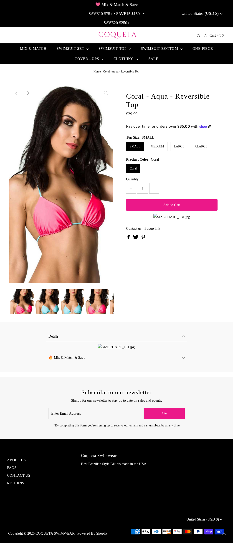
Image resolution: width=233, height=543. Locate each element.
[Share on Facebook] (129, 238)
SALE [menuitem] (153, 59)
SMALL (135, 146)
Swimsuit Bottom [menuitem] (160, 48)
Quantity (132, 179)
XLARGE (201, 146)
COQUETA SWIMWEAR (55, 533)
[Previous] (17, 93)
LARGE (179, 146)
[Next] (28, 93)
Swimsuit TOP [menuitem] (113, 48)
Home (97, 71)
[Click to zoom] (106, 93)
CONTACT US (18, 475)
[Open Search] (199, 35)
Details (53, 336)
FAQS (11, 468)
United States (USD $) (200, 13)
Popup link (152, 228)
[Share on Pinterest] (143, 238)
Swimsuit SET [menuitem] (71, 48)
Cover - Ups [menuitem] (87, 59)
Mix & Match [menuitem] (33, 48)
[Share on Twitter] (136, 238)
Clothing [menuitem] (124, 59)
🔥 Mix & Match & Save (66, 357)
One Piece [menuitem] (202, 48)
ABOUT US (16, 460)
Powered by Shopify (92, 533)
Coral (133, 168)
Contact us (133, 228)
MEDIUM (157, 146)
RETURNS (15, 483)
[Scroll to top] (223, 533)
